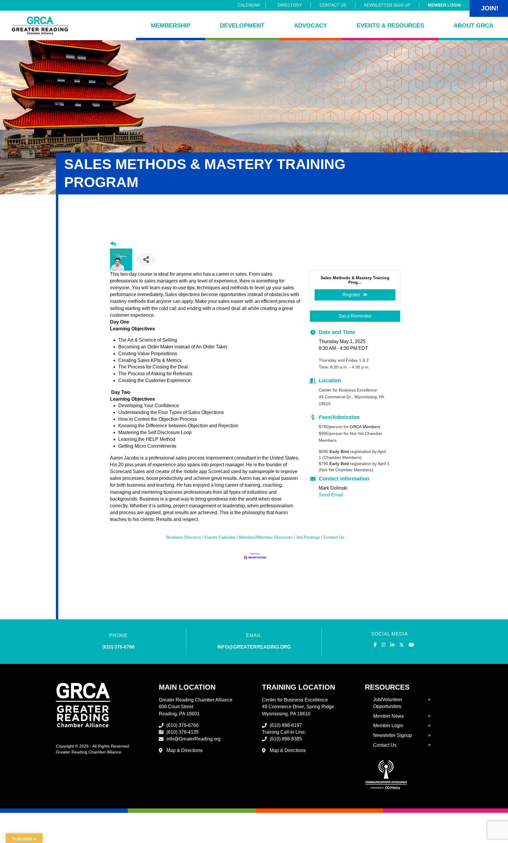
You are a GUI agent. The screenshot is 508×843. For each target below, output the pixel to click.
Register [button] (351, 294)
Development (242, 25)
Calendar (249, 5)
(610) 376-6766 (118, 646)
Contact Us (333, 5)
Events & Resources (390, 25)
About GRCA (473, 25)
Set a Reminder (355, 316)
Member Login (444, 5)
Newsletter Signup (392, 735)
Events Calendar (220, 537)
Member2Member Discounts (265, 537)
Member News (388, 716)
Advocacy (310, 25)
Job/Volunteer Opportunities (387, 703)
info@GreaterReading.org (193, 738)
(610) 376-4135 (182, 732)
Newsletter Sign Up (387, 5)
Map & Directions (184, 750)
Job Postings (308, 537)
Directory (290, 5)
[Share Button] (146, 259)
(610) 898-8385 (286, 738)
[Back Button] (113, 244)
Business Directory (183, 537)
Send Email (331, 494)
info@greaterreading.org (254, 646)
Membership (170, 25)
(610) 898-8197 (286, 725)
